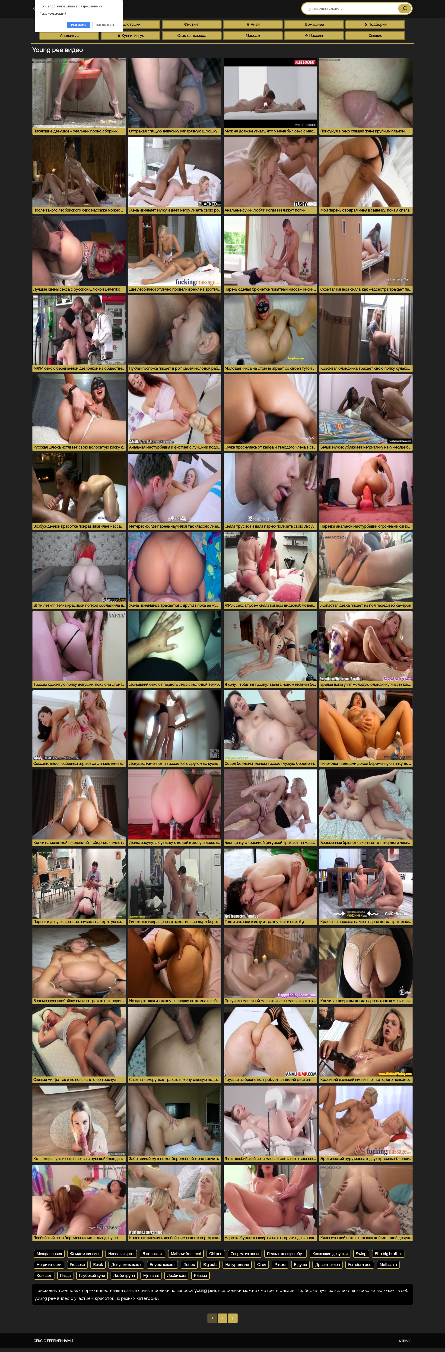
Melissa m (388, 1264)
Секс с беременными (53, 1341)
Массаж (253, 35)
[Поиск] (404, 8)
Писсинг (316, 35)
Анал (255, 24)
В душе (300, 1264)
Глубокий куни (92, 1275)
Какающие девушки (330, 1254)
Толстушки (130, 24)
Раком (280, 1264)
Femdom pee (359, 1264)
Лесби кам (176, 1275)
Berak (98, 1264)
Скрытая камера (191, 35)
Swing (361, 1254)
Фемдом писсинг (85, 1254)
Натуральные (237, 1264)
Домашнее (314, 24)
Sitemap (405, 1340)
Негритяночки (49, 1264)
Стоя (261, 1264)
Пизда (65, 1275)
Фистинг (191, 24)
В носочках (152, 1254)
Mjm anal (151, 1275)
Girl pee (215, 1254)
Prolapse (77, 1264)
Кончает (44, 1275)
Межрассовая (49, 1254)
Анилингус (69, 35)
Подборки (377, 24)
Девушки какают (126, 1264)
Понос (189, 1264)
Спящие (375, 35)
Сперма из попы (245, 1254)
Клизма (200, 1275)
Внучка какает (162, 1264)
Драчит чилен (327, 1264)
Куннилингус (132, 35)
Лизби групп (124, 1275)
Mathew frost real (186, 1254)
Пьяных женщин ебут (285, 1254)
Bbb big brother (388, 1254)
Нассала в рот (121, 1254)
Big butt (210, 1264)
